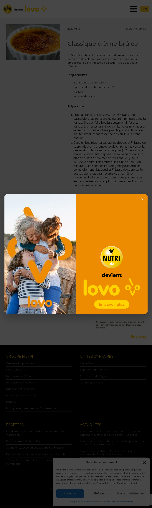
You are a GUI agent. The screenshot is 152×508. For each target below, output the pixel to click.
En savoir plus (112, 304)
